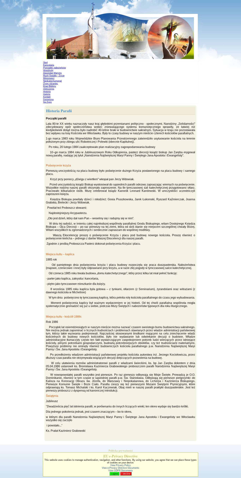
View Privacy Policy (120, 465)
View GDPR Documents (120, 470)
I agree (114, 473)
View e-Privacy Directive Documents (120, 468)
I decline (126, 473)
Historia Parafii (59, 111)
